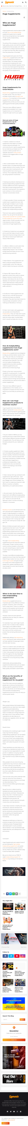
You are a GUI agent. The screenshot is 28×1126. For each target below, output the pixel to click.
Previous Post (5, 947)
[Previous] (24, 6)
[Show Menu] (2, 2)
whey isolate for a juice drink (11, 218)
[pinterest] (20, 1111)
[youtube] (17, 956)
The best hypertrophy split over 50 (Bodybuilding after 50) (7, 974)
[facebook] (5, 956)
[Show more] (19, 893)
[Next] (26, 6)
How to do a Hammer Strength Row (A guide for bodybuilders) (13, 6)
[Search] (26, 2)
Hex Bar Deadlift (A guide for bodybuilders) (8, 913)
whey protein (17, 152)
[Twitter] (10, 893)
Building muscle (7, 509)
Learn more (11, 1120)
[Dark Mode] (23, 2)
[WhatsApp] (13, 893)
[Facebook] (7, 893)
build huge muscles (8, 560)
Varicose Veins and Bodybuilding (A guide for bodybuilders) (8, 927)
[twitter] (11, 956)
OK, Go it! (5, 1123)
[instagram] (22, 956)
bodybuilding (10, 11)
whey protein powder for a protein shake (14, 216)
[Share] (24, 17)
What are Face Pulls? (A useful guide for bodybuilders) (19, 989)
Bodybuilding (6, 92)
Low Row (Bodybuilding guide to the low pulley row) (7, 989)
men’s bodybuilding (13, 540)
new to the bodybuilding (14, 32)
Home (4, 11)
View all (23, 900)
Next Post (23, 947)
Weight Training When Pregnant (19, 912)
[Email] (16, 893)
